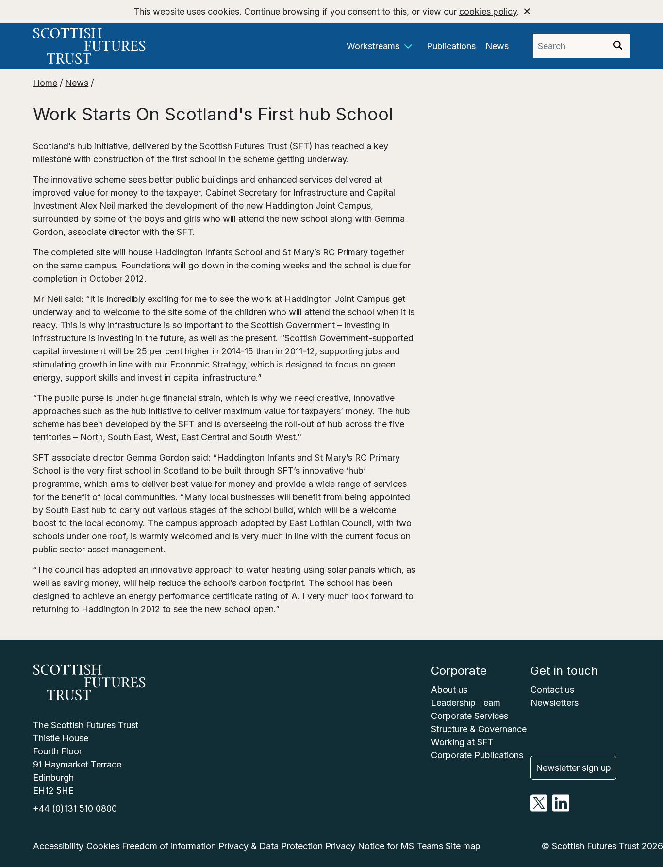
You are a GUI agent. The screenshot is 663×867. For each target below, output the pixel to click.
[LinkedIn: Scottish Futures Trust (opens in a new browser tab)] (560, 808)
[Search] (618, 46)
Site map (463, 846)
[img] (617, 45)
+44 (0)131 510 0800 (75, 808)
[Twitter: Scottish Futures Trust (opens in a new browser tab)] (538, 808)
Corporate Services (469, 716)
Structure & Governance (479, 729)
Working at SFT (462, 742)
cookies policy (488, 11)
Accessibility (58, 846)
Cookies (102, 846)
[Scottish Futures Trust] (107, 46)
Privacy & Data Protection (270, 846)
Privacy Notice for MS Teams (384, 846)
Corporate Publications (477, 755)
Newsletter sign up (573, 768)
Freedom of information (169, 846)
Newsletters (554, 703)
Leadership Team (465, 703)
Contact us (552, 689)
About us (449, 689)
